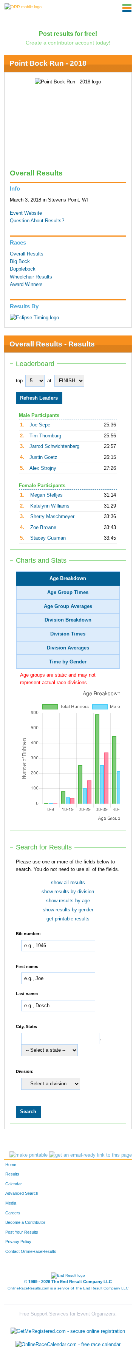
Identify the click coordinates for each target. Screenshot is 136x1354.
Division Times (67, 634)
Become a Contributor (25, 1222)
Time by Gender (68, 662)
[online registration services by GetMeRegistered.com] (68, 1329)
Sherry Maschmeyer (52, 516)
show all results (68, 882)
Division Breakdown (68, 620)
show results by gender (68, 909)
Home (10, 1164)
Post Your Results (21, 1232)
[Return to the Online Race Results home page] (23, 6)
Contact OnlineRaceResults (30, 1251)
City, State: (26, 1026)
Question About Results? (37, 220)
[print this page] (28, 1155)
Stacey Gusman (48, 538)
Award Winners (26, 284)
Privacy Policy (18, 1241)
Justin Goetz (43, 457)
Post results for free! (68, 33)
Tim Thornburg (45, 436)
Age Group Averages (68, 606)
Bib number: (28, 933)
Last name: (27, 993)
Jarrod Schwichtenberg (54, 446)
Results (12, 1174)
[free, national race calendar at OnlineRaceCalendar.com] (68, 1344)
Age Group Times (67, 592)
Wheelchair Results (31, 277)
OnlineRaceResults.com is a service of (68, 1288)
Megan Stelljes (46, 495)
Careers (12, 1213)
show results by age (68, 900)
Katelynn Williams (50, 506)
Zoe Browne (43, 527)
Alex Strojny (42, 468)
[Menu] (126, 8)
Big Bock (20, 261)
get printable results (68, 919)
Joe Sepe (39, 425)
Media (10, 1203)
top (19, 380)
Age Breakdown (67, 578)
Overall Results (26, 254)
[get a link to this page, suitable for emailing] (90, 1155)
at (49, 380)
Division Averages (68, 648)
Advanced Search (21, 1193)
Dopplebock (23, 269)
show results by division (68, 891)
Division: (25, 1071)
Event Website (26, 213)
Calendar (13, 1184)
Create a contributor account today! (68, 43)
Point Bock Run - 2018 (48, 63)
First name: (27, 966)
